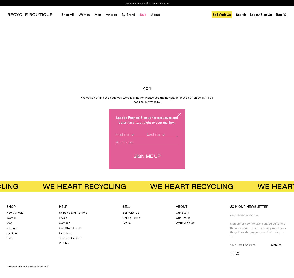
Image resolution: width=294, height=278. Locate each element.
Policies (64, 243)
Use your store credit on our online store (147, 1)
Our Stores (183, 217)
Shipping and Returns (73, 212)
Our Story (182, 212)
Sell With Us (222, 14)
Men (98, 14)
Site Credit (43, 266)
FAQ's (63, 217)
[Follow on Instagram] (238, 253)
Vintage (111, 14)
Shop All (67, 14)
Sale (143, 14)
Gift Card (65, 233)
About (155, 14)
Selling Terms (131, 217)
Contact (64, 222)
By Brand (128, 14)
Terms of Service (70, 238)
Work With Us (185, 222)
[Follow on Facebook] (232, 253)
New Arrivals (14, 212)
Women (84, 14)
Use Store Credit (70, 228)
